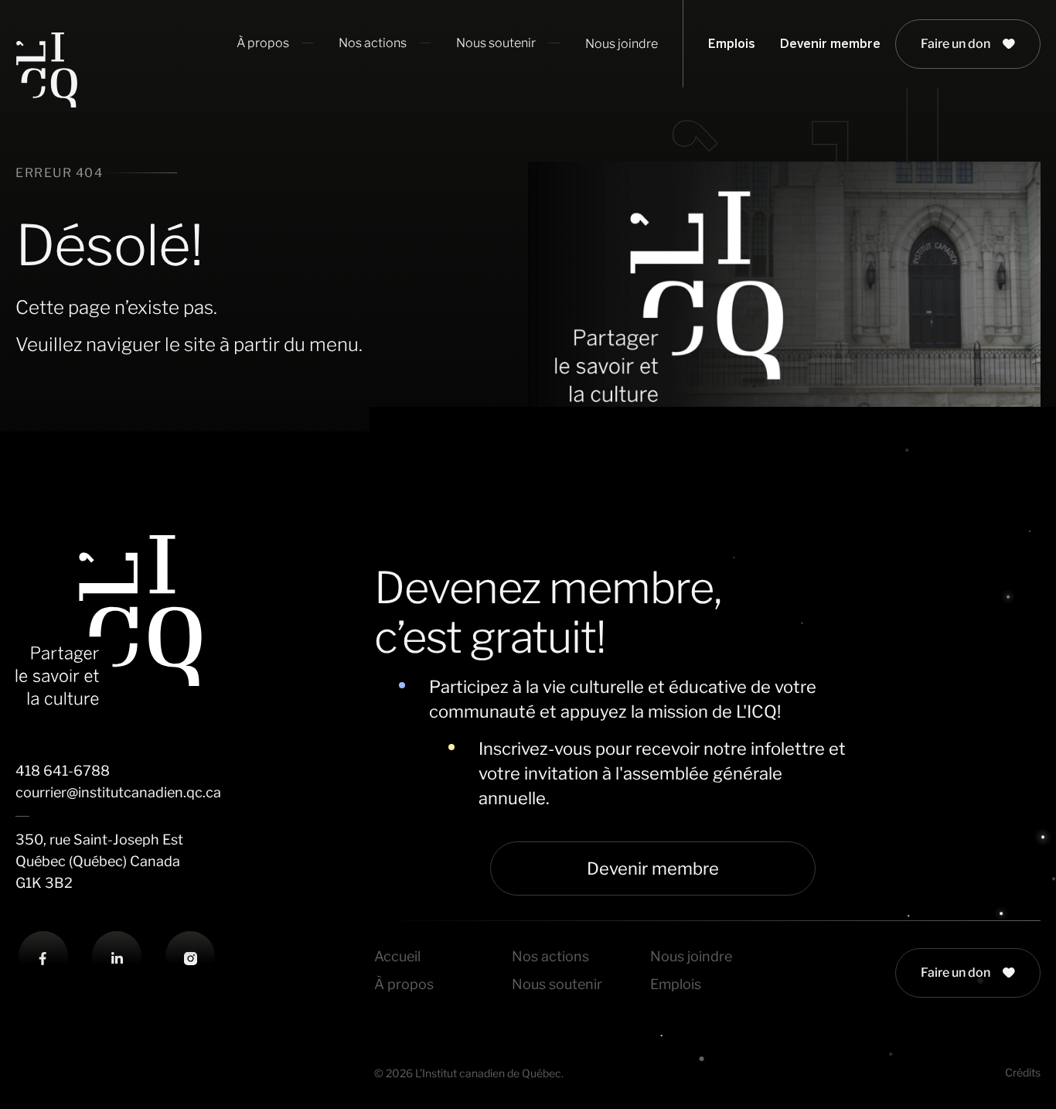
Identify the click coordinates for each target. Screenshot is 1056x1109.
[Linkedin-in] (116, 958)
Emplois (731, 43)
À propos (404, 984)
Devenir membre (830, 43)
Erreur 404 (59, 172)
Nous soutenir (557, 984)
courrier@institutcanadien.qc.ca (118, 792)
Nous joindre (621, 43)
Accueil (397, 956)
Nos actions (550, 956)
